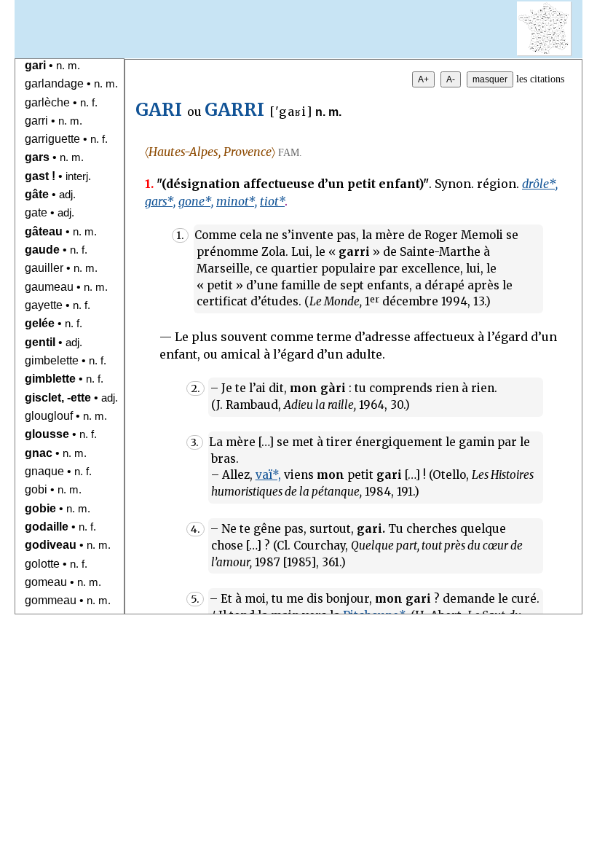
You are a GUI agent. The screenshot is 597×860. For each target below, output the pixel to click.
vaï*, (268, 475)
